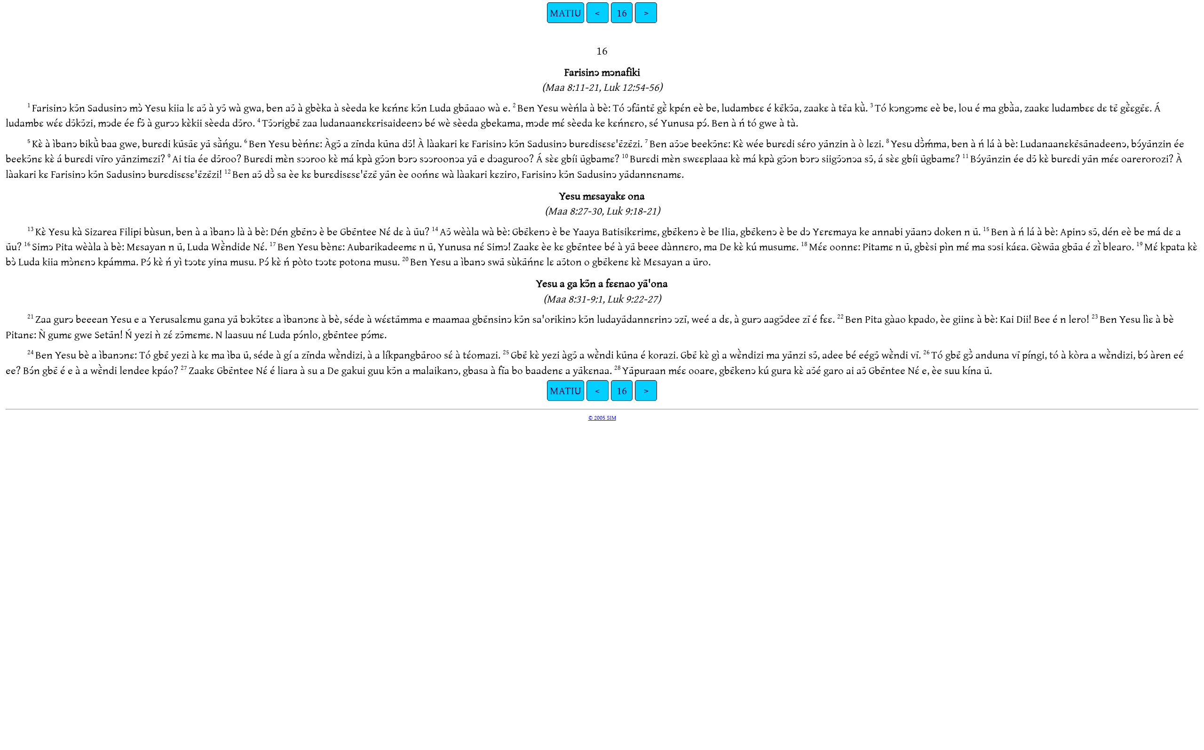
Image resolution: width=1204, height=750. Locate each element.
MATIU (565, 12)
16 (622, 12)
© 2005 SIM (602, 417)
